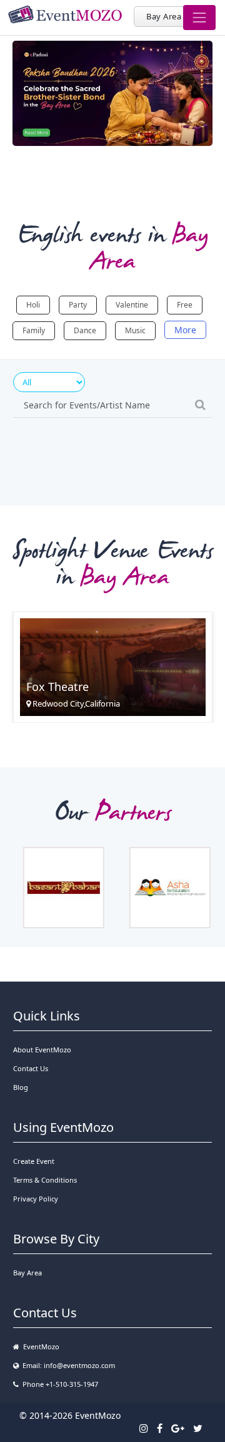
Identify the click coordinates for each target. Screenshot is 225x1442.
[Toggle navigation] (199, 17)
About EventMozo (42, 1049)
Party (78, 304)
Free (184, 304)
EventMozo (39, 1346)
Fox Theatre (57, 686)
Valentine (132, 304)
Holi (33, 304)
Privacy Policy (35, 1198)
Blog (20, 1087)
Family (33, 330)
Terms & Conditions (45, 1180)
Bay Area (163, 16)
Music (135, 330)
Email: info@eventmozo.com (67, 1365)
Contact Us (30, 1068)
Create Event (33, 1161)
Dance (85, 330)
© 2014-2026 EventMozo (70, 1415)
